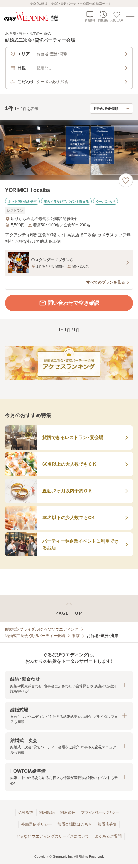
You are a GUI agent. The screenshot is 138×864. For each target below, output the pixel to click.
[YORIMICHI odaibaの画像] (69, 150)
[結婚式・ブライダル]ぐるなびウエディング (41, 629)
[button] (69, 685)
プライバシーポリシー (100, 812)
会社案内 (26, 812)
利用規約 (47, 812)
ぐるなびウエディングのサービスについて (52, 836)
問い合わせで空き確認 (73, 303)
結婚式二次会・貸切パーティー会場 (35, 635)
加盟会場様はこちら (74, 824)
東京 (76, 635)
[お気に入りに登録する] (126, 180)
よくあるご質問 (108, 836)
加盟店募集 (107, 824)
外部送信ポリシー (36, 824)
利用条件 (67, 812)
